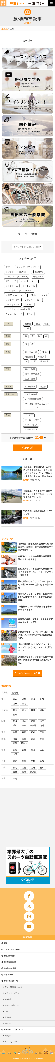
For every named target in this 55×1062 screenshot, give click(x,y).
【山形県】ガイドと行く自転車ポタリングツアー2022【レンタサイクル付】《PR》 (38, 494)
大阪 (33, 739)
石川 (33, 710)
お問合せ (8, 1023)
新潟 (15, 710)
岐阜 (15, 732)
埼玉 (42, 721)
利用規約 (8, 1036)
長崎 (33, 767)
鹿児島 (33, 772)
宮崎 (24, 772)
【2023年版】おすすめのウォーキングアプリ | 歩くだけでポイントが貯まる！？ (35, 647)
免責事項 (8, 999)
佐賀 (24, 767)
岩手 (24, 699)
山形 (15, 703)
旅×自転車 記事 (10, 962)
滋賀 (15, 739)
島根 (24, 750)
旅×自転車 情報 (10, 968)
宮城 (33, 699)
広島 (42, 750)
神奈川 (33, 725)
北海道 (15, 692)
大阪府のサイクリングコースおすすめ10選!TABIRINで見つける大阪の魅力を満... (35, 635)
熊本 (42, 767)
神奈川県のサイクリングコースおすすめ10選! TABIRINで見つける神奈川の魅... (35, 584)
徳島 (15, 761)
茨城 (15, 721)
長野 (15, 714)
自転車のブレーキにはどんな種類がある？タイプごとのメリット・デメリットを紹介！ (35, 572)
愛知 (33, 732)
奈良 (15, 743)
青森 (15, 699)
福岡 (15, 767)
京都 (24, 739)
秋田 (42, 699)
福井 (42, 710)
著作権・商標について (13, 1005)
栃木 (24, 721)
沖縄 (15, 778)
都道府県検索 (9, 956)
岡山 (33, 750)
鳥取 (15, 750)
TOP (5, 943)
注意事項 (8, 1017)
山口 (15, 754)
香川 (24, 761)
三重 (42, 732)
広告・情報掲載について (13, 987)
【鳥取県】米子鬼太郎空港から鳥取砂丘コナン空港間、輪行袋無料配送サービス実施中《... (35, 547)
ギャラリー (8, 975)
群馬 (33, 721)
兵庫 (42, 739)
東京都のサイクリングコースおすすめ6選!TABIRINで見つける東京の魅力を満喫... (35, 597)
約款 (6, 1011)
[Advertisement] (27, 816)
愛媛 (33, 761)
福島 (24, 703)
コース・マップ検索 (12, 949)
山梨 (42, 725)
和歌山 (24, 743)
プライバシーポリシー (13, 993)
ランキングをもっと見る (26, 673)
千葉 (15, 725)
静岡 (24, 732)
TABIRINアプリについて (13, 1030)
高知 (42, 761)
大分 (15, 772)
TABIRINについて (11, 981)
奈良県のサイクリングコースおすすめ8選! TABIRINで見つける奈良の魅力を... (35, 660)
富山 (24, 710)
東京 (24, 725)
